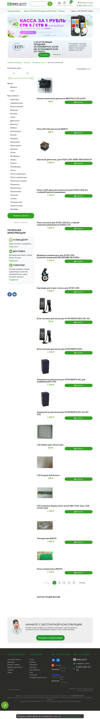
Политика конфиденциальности (38, 676)
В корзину (79, 102)
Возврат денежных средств (14, 668)
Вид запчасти (13, 96)
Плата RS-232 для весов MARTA (52, 129)
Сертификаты (34, 670)
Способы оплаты (14, 659)
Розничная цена (14, 68)
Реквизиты (33, 665)
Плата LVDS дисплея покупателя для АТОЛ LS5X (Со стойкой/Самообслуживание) (62, 191)
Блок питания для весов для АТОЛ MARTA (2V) (59, 349)
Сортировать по (83, 69)
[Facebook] (53, 660)
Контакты (33, 667)
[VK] (58, 660)
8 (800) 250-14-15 (78, 696)
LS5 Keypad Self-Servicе (48, 475)
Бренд (10, 83)
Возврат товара (13, 665)
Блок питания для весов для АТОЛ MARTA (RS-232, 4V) (63, 319)
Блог (31, 672)
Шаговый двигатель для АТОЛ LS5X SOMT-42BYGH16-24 (64, 160)
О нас (31, 659)
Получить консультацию (50, 638)
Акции (9, 672)
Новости (32, 662)
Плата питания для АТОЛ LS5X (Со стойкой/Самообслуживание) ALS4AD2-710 (58, 224)
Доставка (11, 662)
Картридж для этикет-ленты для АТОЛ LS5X (58, 288)
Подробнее (57, 54)
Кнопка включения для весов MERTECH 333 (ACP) (61, 99)
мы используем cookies (70, 716)
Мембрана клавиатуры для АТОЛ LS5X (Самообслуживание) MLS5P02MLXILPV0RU (58, 256)
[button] (85, 30)
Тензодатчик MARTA (47, 538)
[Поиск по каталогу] (49, 4)
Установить (44, 55)
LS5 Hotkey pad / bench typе (50, 445)
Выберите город (86, 2)
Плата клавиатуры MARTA (50, 569)
